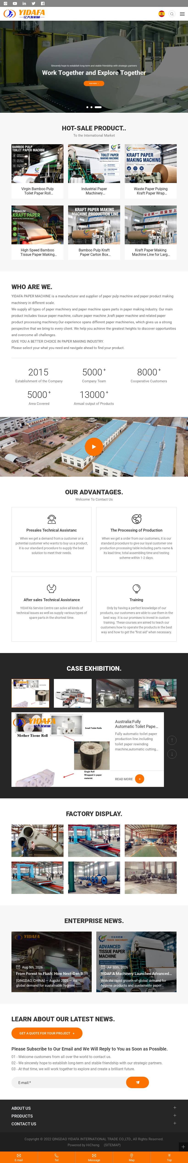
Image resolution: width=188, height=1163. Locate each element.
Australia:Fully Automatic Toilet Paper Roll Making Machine (136, 724)
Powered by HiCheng (83, 1145)
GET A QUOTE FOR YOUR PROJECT (44, 1033)
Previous (8, 106)
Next (179, 106)
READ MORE (124, 779)
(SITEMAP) (112, 1145)
